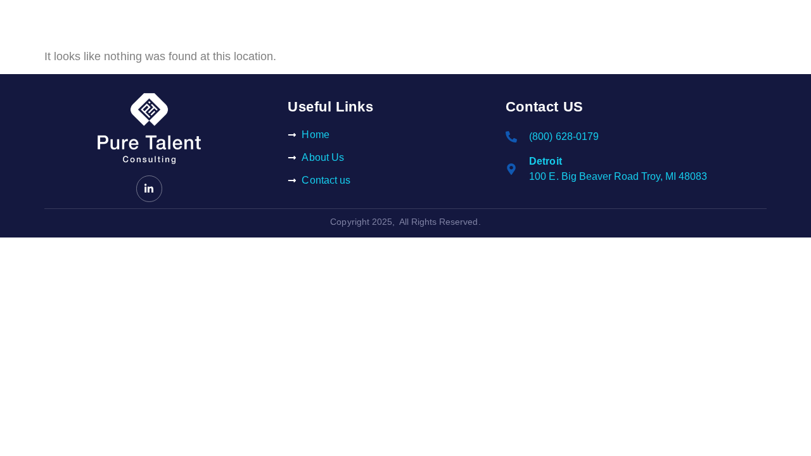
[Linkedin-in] (149, 188)
